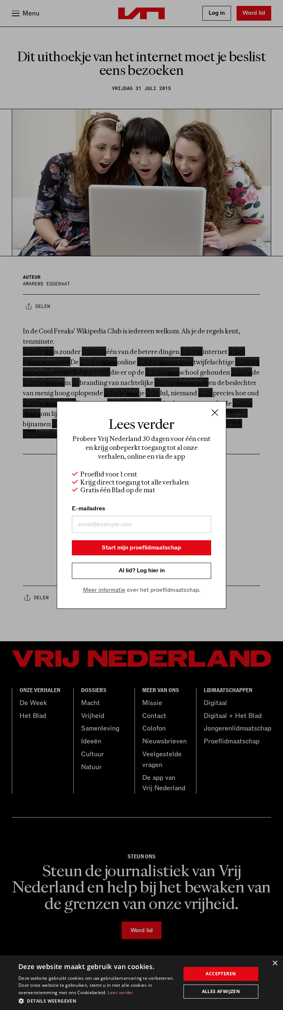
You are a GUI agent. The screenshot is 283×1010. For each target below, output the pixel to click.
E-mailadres (88, 508)
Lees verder (120, 992)
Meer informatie (104, 590)
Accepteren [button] (221, 974)
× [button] (274, 963)
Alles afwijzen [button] (221, 991)
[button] (97, 1000)
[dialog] (141, 982)
